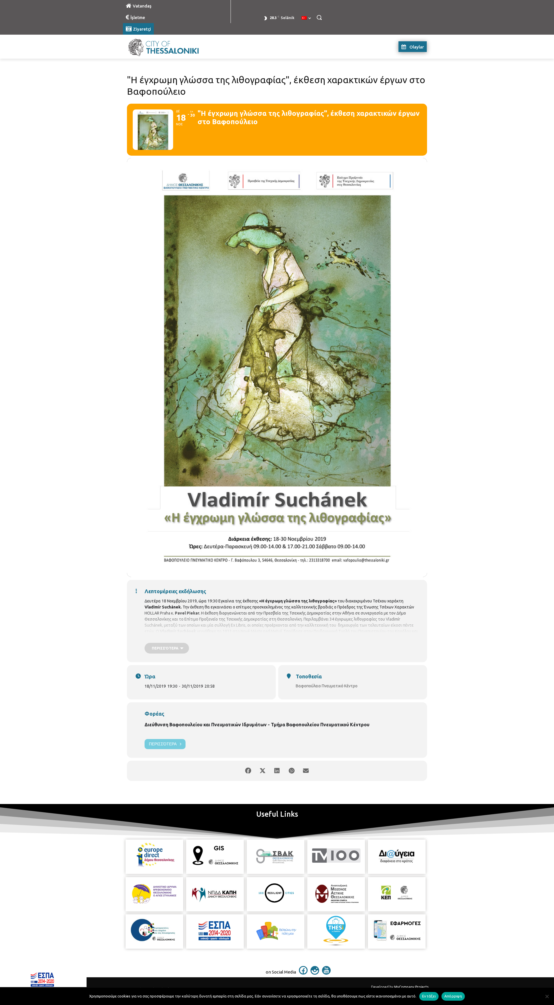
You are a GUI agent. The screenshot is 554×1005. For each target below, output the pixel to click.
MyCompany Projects (411, 987)
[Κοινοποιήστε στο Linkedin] (277, 771)
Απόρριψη (453, 996)
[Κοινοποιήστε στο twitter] (262, 771)
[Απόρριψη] (547, 996)
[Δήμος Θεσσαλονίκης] (169, 47)
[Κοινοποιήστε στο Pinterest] (291, 771)
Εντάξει (429, 996)
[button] (319, 17)
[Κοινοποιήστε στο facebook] (248, 771)
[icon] (303, 973)
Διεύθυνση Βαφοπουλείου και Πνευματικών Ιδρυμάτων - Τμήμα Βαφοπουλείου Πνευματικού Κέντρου (257, 724)
